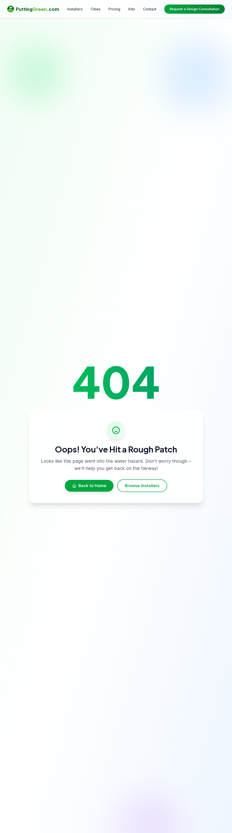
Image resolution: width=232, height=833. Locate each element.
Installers (74, 9)
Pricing (114, 9)
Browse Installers (142, 485)
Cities (95, 9)
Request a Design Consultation (194, 9)
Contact (149, 9)
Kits (131, 9)
